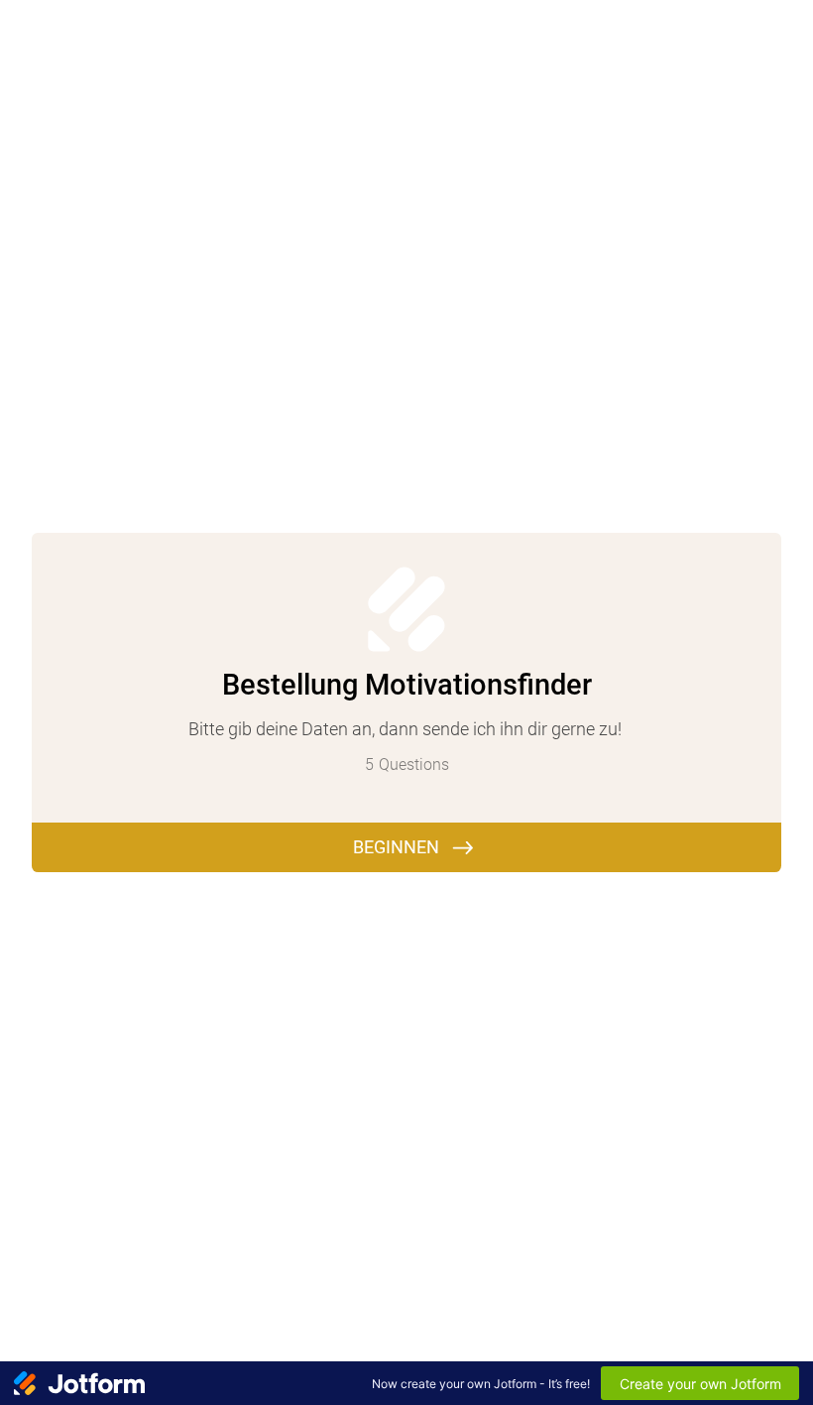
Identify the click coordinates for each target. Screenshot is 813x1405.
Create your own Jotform (700, 1383)
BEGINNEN (396, 846)
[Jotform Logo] (79, 1383)
